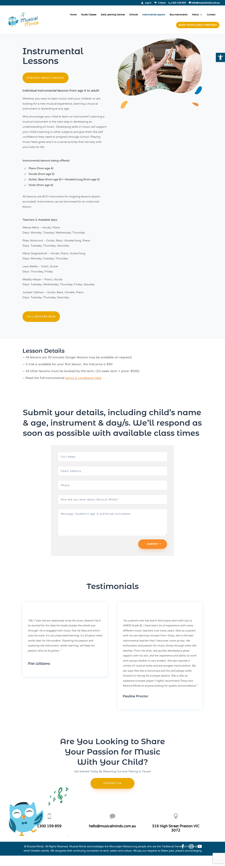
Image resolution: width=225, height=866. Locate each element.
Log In (148, 3)
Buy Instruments (178, 14)
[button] (220, 57)
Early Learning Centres (113, 14)
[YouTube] (200, 846)
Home (73, 14)
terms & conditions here (83, 378)
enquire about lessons (45, 77)
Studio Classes (88, 14)
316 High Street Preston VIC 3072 (176, 828)
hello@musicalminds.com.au (112, 826)
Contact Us (113, 783)
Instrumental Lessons (153, 14)
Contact (211, 14)
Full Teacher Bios (41, 316)
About (195, 14)
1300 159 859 (49, 826)
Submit (152, 544)
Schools (133, 14)
